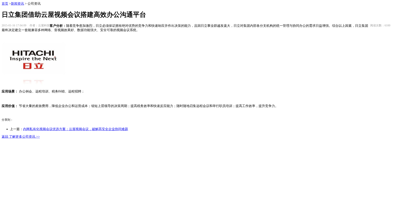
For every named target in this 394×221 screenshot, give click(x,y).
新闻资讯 (17, 3)
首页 (5, 3)
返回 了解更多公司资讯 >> (21, 136)
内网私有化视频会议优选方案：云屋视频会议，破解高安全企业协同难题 (75, 129)
